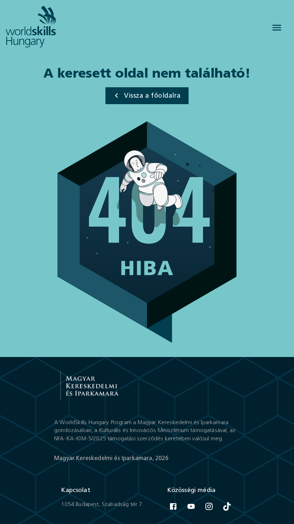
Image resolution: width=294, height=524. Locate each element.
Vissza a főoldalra (152, 95)
